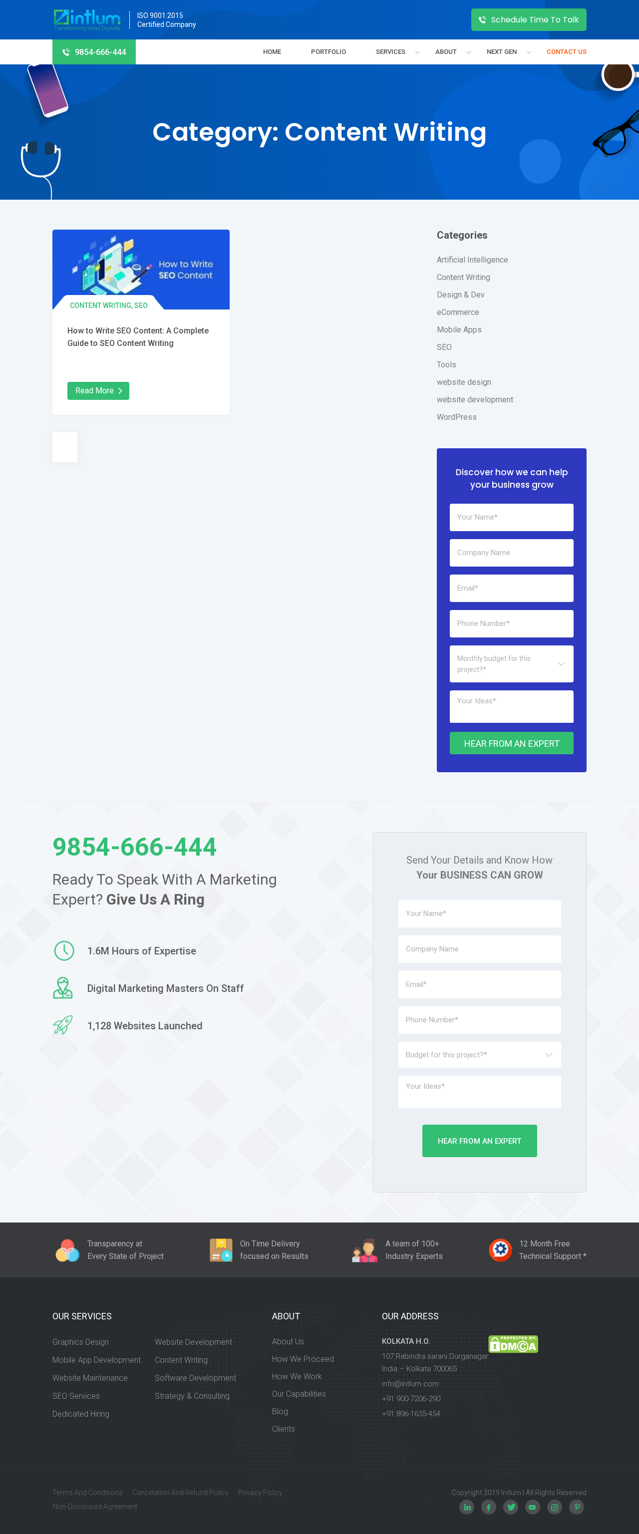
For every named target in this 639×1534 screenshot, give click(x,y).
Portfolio (328, 51)
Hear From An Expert (512, 743)
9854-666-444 (100, 52)
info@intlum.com (410, 1383)
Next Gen (502, 51)
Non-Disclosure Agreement (94, 1507)
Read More (94, 390)
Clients (283, 1429)
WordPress (457, 417)
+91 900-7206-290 (411, 1398)
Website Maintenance (90, 1378)
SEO (141, 305)
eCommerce (458, 312)
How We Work (297, 1376)
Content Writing (100, 305)
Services (390, 51)
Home (272, 51)
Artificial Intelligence (472, 260)
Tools (446, 364)
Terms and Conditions (87, 1493)
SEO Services (76, 1396)
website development (475, 399)
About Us (288, 1341)
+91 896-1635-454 (411, 1413)
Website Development (193, 1342)
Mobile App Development (96, 1360)
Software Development (195, 1378)
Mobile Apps (459, 329)
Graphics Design (80, 1342)
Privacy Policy (260, 1493)
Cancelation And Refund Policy (180, 1493)
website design (464, 382)
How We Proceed (303, 1359)
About (446, 51)
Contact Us (567, 51)
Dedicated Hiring (80, 1414)
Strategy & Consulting (192, 1396)
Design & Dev (461, 295)
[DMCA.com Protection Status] (513, 1379)
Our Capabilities (299, 1394)
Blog (280, 1411)
